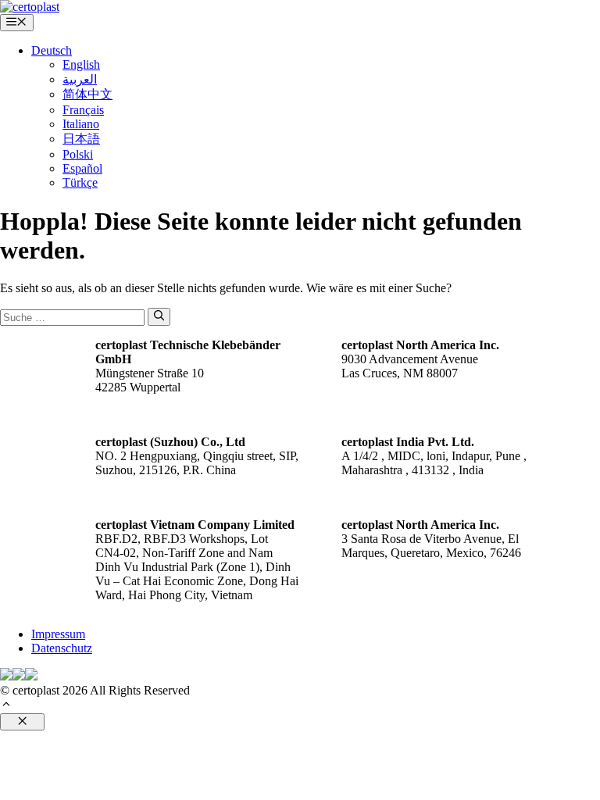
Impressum (58, 634)
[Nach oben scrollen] (6, 705)
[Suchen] (159, 316)
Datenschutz (61, 648)
